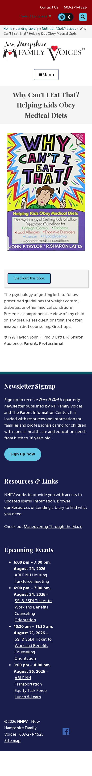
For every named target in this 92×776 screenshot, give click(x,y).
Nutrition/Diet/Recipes (59, 29)
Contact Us (49, 7)
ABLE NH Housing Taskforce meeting (32, 578)
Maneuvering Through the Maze (53, 526)
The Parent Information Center (40, 412)
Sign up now (22, 454)
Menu (48, 74)
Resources (20, 507)
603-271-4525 (75, 7)
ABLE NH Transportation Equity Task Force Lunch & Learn (31, 688)
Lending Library (27, 29)
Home (8, 29)
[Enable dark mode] (70, 17)
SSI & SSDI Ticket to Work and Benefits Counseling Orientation (33, 611)
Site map (12, 740)
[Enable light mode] (62, 17)
